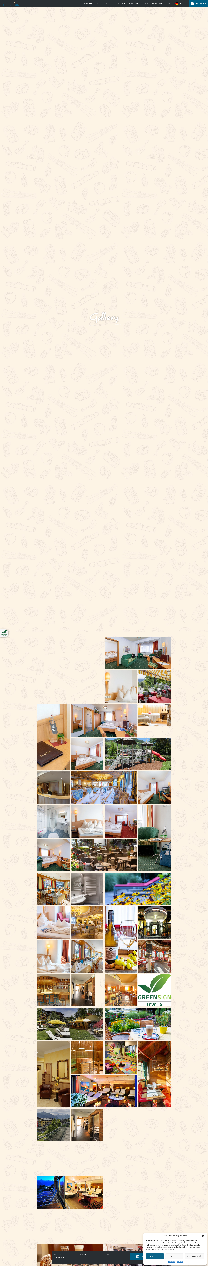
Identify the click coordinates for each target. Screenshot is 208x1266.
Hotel (168, 3)
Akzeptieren (154, 1256)
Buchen (144, 1257)
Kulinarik (120, 3)
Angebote (133, 3)
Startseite (88, 3)
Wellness (109, 3)
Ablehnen (174, 1256)
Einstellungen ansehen (194, 1256)
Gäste (107, 1254)
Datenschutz (172, 1262)
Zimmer (99, 3)
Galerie (145, 3)
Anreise (57, 1254)
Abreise (83, 1254)
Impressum (180, 1262)
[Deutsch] (178, 3)
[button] (203, 1236)
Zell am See (156, 3)
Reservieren (200, 4)
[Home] (11, 3)
